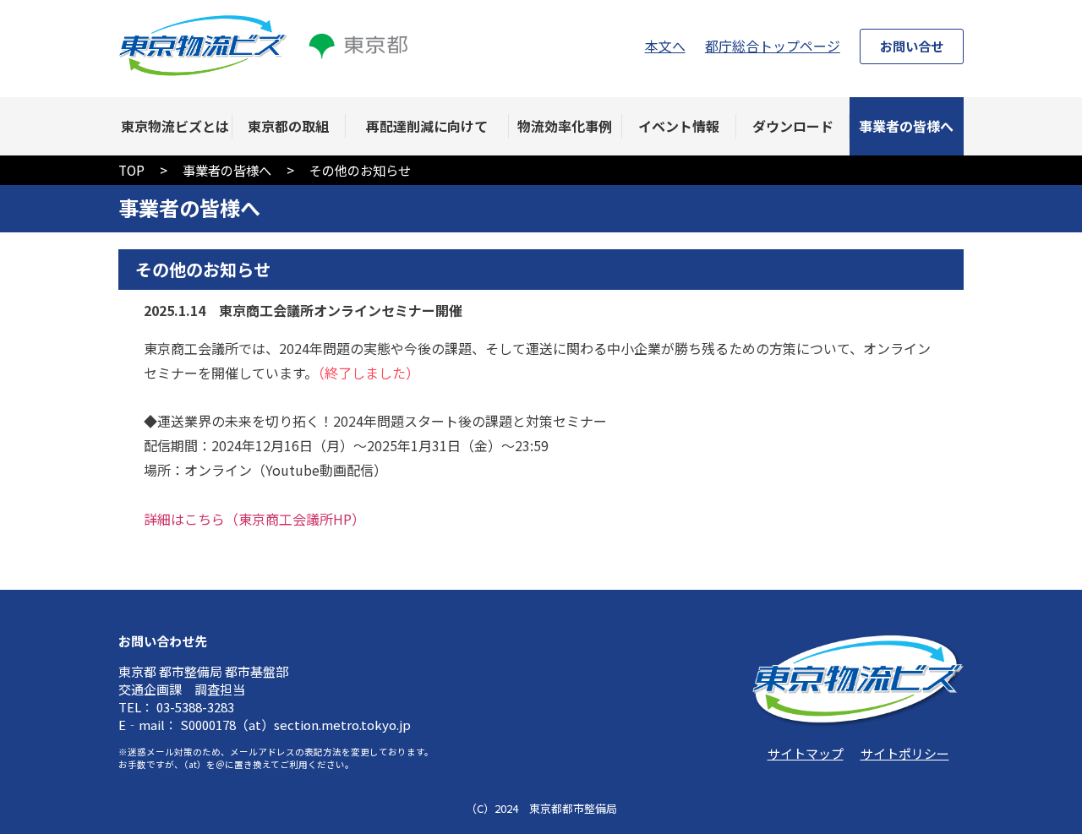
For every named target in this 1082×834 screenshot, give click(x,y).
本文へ (665, 45)
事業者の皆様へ (227, 170)
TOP (131, 170)
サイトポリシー (905, 753)
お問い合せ (911, 45)
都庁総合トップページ (772, 45)
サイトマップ (806, 753)
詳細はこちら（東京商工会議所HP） (254, 519)
